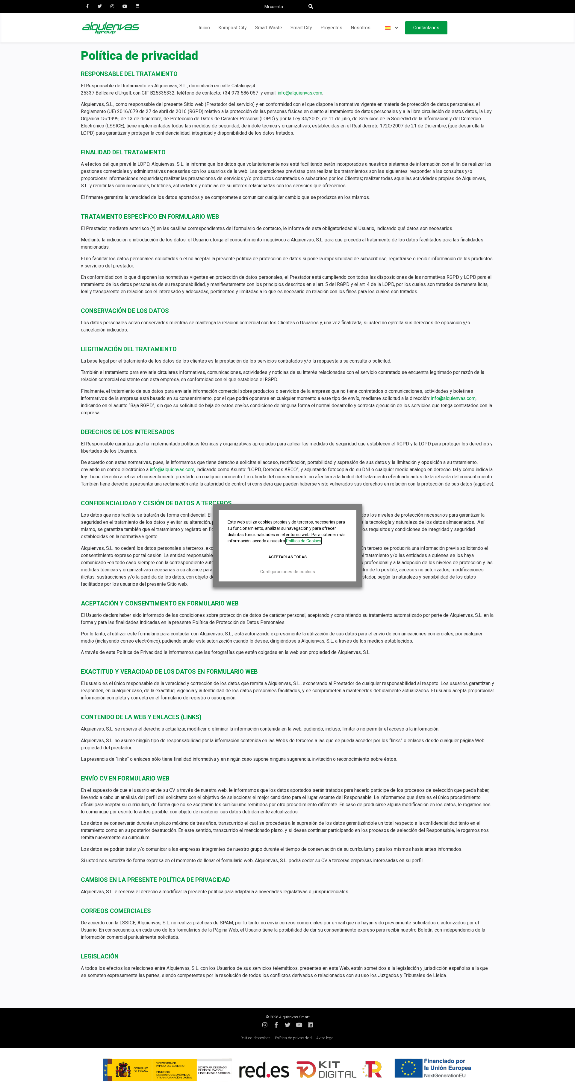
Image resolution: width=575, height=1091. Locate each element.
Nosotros (360, 28)
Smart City (301, 28)
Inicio (204, 28)
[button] (310, 6)
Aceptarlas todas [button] (287, 556)
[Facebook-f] (87, 6)
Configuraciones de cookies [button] (287, 571)
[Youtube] (125, 6)
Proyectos (331, 28)
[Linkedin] (137, 6)
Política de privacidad (293, 1038)
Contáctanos (426, 28)
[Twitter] (99, 6)
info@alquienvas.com (300, 93)
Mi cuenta (273, 6)
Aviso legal (325, 1038)
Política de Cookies (303, 540)
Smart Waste (268, 28)
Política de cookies (255, 1038)
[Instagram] (112, 6)
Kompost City (232, 28)
